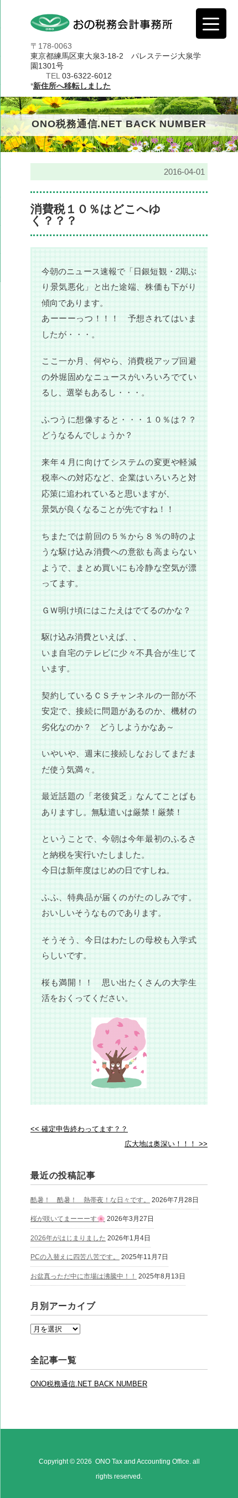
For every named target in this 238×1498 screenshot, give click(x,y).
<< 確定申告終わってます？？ (79, 1129)
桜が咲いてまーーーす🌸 (67, 1219)
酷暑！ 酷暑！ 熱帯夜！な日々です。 (90, 1200)
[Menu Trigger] (211, 23)
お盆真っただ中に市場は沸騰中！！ (83, 1276)
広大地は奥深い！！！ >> (166, 1144)
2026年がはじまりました (68, 1238)
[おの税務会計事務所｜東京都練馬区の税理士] (101, 24)
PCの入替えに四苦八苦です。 (75, 1257)
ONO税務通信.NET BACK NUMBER (88, 1384)
